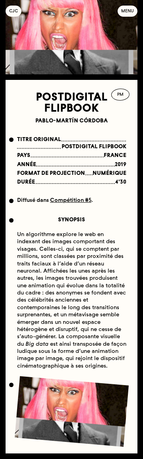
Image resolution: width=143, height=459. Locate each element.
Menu (127, 11)
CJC (15, 11)
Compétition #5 (70, 200)
